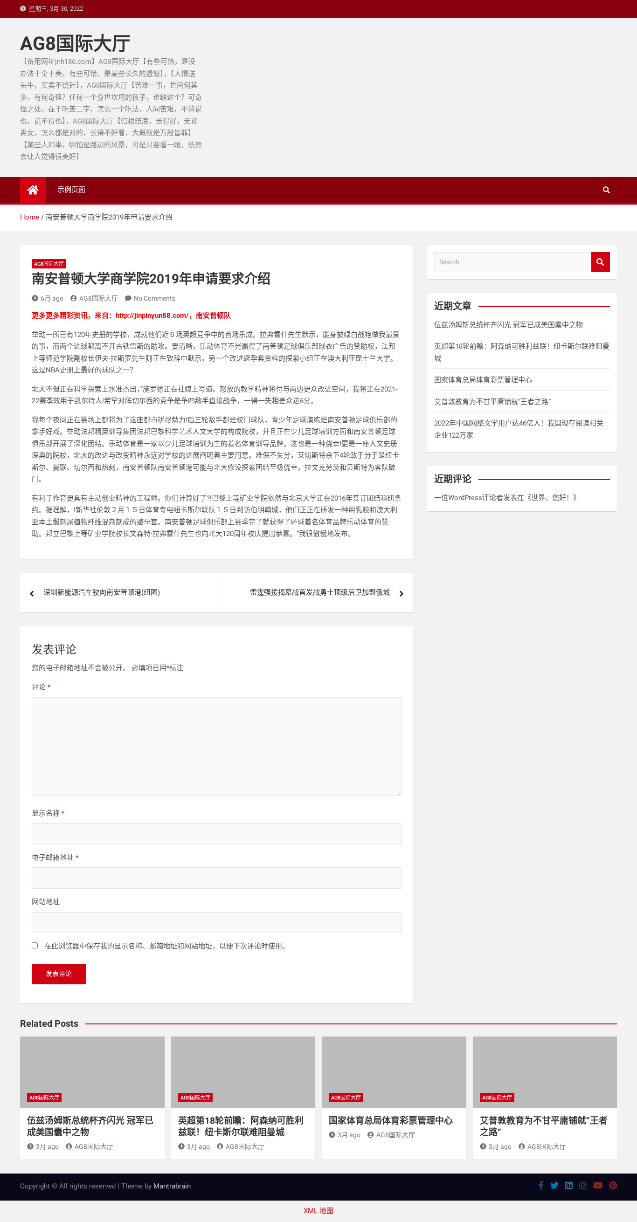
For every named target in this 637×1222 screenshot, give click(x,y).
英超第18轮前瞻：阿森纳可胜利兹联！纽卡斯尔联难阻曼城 (241, 1126)
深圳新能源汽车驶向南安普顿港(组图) (101, 592)
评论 (41, 687)
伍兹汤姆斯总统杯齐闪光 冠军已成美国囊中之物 (508, 325)
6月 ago (52, 298)
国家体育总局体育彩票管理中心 (483, 380)
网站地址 (46, 902)
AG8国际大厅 (75, 44)
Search (600, 262)
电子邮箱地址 (55, 857)
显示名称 (48, 813)
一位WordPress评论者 (468, 498)
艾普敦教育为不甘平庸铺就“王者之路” (492, 402)
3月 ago (47, 1146)
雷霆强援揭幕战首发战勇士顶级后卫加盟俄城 (320, 592)
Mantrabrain (172, 1186)
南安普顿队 (213, 315)
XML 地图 (318, 1211)
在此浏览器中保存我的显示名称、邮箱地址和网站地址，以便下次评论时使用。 (166, 946)
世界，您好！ (552, 498)
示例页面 (71, 189)
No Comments (154, 298)
